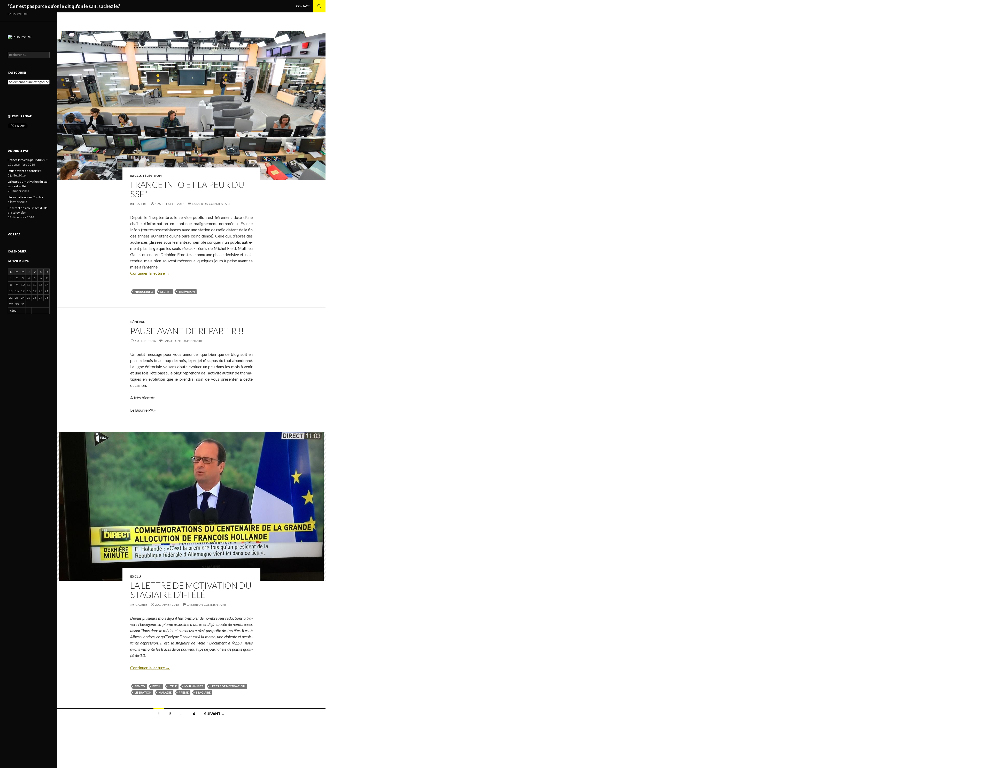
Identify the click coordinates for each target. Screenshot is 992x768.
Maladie (165, 692)
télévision (186, 291)
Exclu (135, 176)
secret (165, 291)
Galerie (141, 204)
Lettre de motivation (228, 686)
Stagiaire (203, 692)
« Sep (12, 310)
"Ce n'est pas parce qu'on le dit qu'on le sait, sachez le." (64, 6)
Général (137, 322)
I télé (173, 686)
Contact (303, 6)
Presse (184, 692)
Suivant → (214, 714)
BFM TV (140, 686)
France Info (144, 291)
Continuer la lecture (150, 273)
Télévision (152, 176)
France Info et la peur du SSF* (187, 189)
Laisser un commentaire (211, 204)
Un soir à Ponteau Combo (25, 197)
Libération (143, 692)
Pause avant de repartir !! (187, 331)
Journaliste (193, 686)
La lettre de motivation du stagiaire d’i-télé (191, 590)
